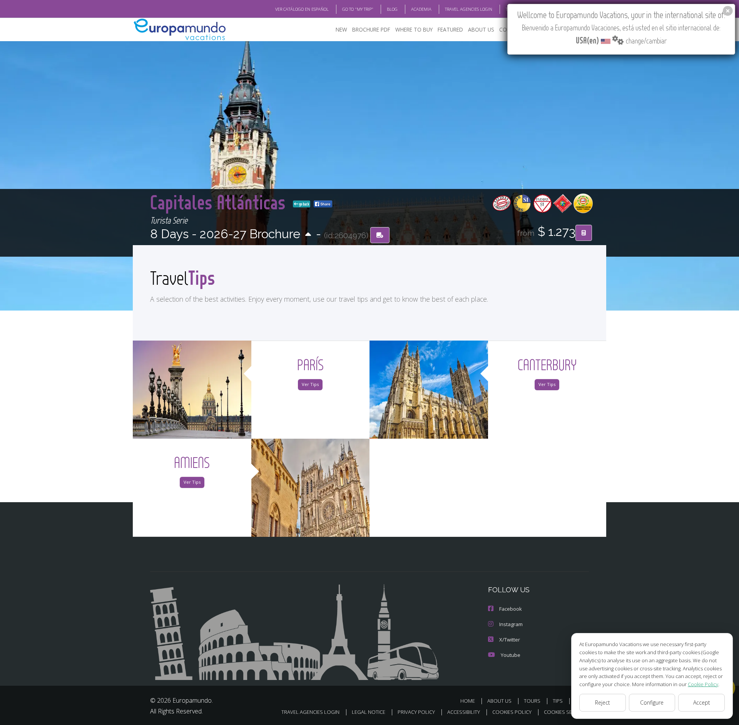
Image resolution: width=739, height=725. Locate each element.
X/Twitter (509, 639)
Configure (652, 702)
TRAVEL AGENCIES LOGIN (468, 9)
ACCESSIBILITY (463, 711)
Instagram (511, 624)
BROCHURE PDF (371, 29)
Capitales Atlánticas (220, 201)
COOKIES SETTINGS (566, 711)
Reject (602, 702)
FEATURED (450, 29)
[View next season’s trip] (308, 235)
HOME (467, 700)
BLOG (392, 9)
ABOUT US (481, 29)
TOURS (532, 700)
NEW (341, 29)
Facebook (510, 608)
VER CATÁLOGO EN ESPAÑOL (302, 9)
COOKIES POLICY (512, 711)
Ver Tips (310, 384)
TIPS (558, 700)
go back (303, 204)
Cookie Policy (703, 684)
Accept (701, 702)
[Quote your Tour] (583, 233)
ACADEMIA (421, 9)
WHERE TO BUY (414, 29)
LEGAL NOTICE (368, 711)
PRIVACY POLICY (416, 711)
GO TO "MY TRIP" (357, 9)
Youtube (510, 654)
